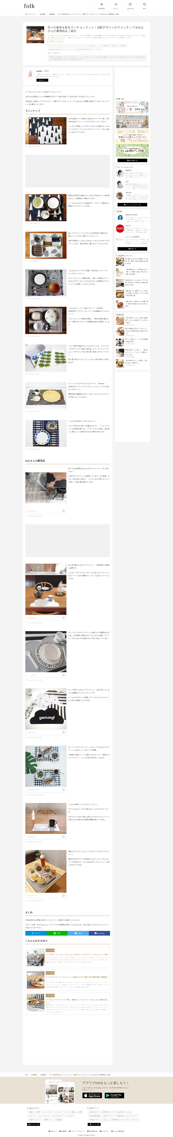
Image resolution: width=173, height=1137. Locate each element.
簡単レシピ (48, 1120)
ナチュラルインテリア (66, 45)
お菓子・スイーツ (35, 1120)
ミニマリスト (48, 1112)
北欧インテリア (94, 45)
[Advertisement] (67, 171)
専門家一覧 (133, 249)
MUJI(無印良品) (95, 1116)
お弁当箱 (59, 1120)
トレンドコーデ (44, 1116)
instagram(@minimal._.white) (36, 794)
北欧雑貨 (105, 45)
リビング (59, 1112)
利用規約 (64, 1131)
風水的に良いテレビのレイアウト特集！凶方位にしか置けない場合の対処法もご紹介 (136, 282)
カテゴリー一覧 (34, 1124)
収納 (31, 1112)
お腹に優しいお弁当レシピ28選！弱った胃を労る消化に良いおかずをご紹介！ (136, 304)
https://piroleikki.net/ (34, 146)
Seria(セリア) (94, 1112)
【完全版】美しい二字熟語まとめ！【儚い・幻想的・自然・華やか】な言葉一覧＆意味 (136, 272)
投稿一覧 (41, 80)
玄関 (80, 1112)
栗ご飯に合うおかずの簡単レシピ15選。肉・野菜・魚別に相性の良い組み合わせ (136, 261)
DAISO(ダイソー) (108, 1112)
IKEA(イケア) (94, 1120)
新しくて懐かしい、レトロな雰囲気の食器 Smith (136, 341)
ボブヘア (32, 1116)
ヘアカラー (70, 1116)
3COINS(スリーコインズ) (120, 1120)
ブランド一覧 (95, 1124)
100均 (38, 1112)
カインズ (135, 1120)
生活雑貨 (123, 45)
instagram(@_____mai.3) (35, 680)
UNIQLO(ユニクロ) (123, 1116)
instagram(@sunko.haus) (35, 900)
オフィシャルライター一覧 (133, 204)
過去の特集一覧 (133, 160)
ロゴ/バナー (105, 1131)
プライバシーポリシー (77, 1131)
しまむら (105, 1120)
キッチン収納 (70, 1112)
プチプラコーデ (58, 1116)
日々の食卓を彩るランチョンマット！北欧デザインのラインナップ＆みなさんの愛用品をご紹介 (80, 1075)
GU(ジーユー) (108, 1116)
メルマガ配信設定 (118, 1131)
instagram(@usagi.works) (35, 622)
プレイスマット (81, 45)
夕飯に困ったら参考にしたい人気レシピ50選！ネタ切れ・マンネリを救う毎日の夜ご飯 (136, 293)
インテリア (53, 45)
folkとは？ (53, 1131)
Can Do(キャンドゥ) (124, 1112)
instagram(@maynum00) (35, 737)
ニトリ (135, 1116)
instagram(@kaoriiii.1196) (35, 516)
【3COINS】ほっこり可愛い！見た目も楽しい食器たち (136, 363)
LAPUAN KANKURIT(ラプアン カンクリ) (89, 49)
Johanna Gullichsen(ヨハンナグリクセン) (62, 49)
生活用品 (114, 45)
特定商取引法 (93, 1131)
